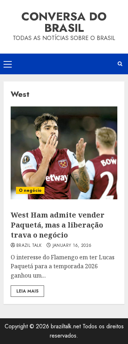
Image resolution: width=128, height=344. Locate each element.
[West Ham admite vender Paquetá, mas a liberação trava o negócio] (64, 152)
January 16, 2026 (72, 246)
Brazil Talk (29, 246)
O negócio (30, 190)
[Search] (120, 64)
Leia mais (27, 291)
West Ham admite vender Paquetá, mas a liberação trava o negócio (58, 225)
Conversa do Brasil (64, 22)
